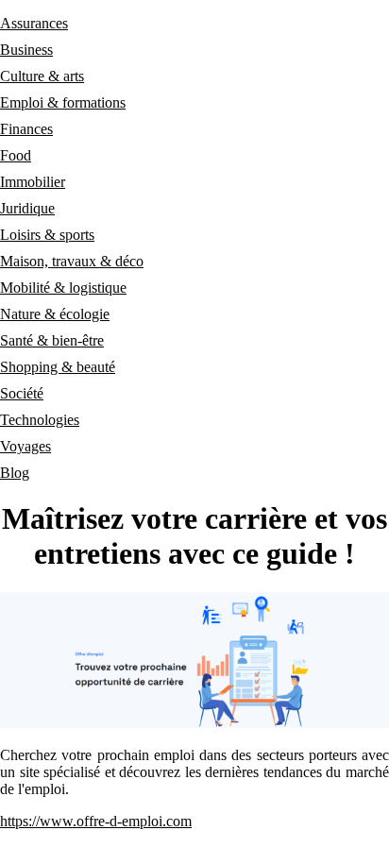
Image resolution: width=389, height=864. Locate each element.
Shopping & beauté (57, 367)
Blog (14, 473)
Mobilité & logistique (63, 288)
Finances (26, 129)
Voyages (25, 446)
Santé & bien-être (52, 340)
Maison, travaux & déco (72, 261)
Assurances (34, 23)
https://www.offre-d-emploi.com (96, 821)
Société (21, 393)
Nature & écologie (55, 314)
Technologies (39, 420)
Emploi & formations (63, 102)
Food (15, 155)
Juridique (27, 208)
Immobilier (32, 182)
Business (26, 50)
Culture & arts (42, 76)
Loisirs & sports (47, 235)
